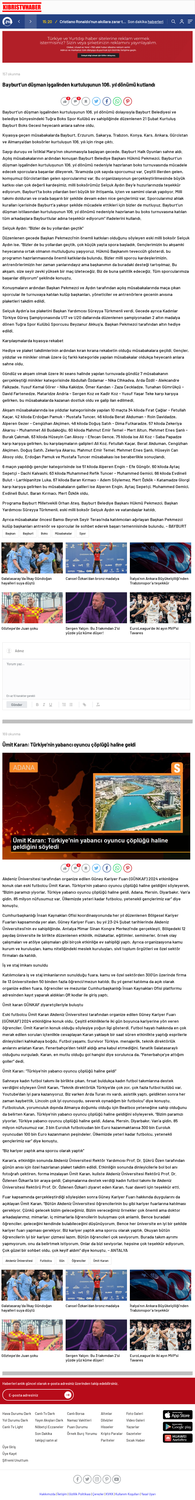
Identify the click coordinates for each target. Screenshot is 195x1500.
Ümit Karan (100, 1261)
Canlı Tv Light (12, 1427)
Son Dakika (43, 1433)
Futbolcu (46, 1261)
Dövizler (107, 1420)
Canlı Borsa (75, 1413)
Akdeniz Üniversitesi (19, 1261)
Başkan (10, 533)
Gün (61, 1261)
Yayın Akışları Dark (49, 1420)
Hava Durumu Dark (16, 1413)
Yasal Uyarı (148, 1494)
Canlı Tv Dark (45, 1413)
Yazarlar (132, 1427)
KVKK (109, 1494)
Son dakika (145, 21)
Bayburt (28, 533)
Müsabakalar (63, 533)
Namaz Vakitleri (79, 1420)
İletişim (62, 1494)
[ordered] (64, 704)
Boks (44, 533)
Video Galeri (135, 1420)
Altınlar (106, 1413)
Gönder (16, 704)
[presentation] (19, 21)
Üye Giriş (9, 1447)
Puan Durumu (77, 1427)
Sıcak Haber (135, 1440)
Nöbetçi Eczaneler (49, 1427)
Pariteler (108, 1440)
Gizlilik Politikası (80, 1494)
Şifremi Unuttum (15, 1460)
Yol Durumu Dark (15, 1420)
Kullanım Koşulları (127, 1494)
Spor (82, 533)
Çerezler (98, 1494)
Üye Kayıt (9, 1453)
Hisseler (107, 1427)
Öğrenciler (79, 1261)
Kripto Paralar (112, 1433)
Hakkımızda (47, 1494)
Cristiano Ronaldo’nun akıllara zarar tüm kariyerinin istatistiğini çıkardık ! (93, 21)
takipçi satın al (46, 1440)
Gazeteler (133, 1433)
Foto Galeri (134, 1413)
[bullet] (71, 704)
